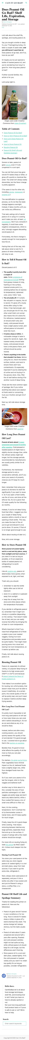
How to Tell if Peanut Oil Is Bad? (15, 136)
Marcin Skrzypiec (7, 22)
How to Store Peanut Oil (12, 144)
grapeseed (18, 192)
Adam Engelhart (20, 123)
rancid (8, 165)
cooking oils (11, 571)
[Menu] (2, 3)
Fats (3, 27)
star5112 (20, 429)
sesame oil (6, 195)
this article (9, 845)
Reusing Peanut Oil (11, 147)
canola (11, 192)
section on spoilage (17, 743)
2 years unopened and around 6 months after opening (14, 444)
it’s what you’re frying (19, 760)
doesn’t (6, 676)
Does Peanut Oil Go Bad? (13, 133)
